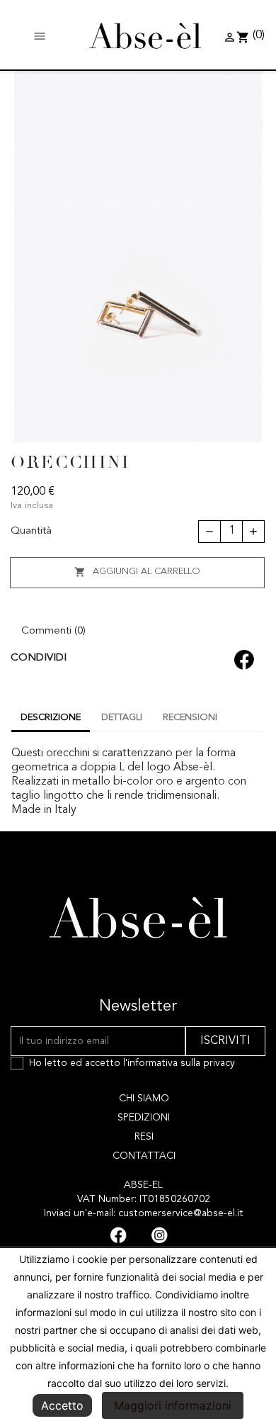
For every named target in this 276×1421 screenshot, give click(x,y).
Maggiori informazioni (172, 1405)
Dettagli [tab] (121, 717)
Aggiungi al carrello (137, 572)
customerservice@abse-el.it (180, 1213)
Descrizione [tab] (51, 717)
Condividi (242, 658)
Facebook (118, 1235)
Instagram (159, 1235)
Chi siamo (144, 1098)
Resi (144, 1137)
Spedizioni (143, 1118)
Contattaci (144, 1156)
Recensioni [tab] (190, 717)
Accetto (62, 1405)
